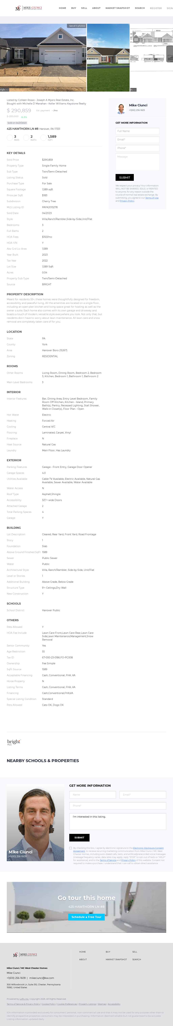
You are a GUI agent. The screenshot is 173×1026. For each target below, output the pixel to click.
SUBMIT (79, 837)
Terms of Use (151, 198)
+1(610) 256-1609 (137, 110)
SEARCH (140, 8)
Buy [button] (73, 8)
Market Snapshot (118, 8)
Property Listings (87, 1004)
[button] (28, 8)
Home (62, 8)
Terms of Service (108, 860)
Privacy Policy (127, 201)
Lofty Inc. (24, 999)
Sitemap (102, 1004)
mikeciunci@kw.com (41, 978)
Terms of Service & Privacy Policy (23, 1004)
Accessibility (114, 1004)
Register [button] (156, 8)
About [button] (96, 8)
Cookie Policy (49, 1004)
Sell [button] (84, 8)
